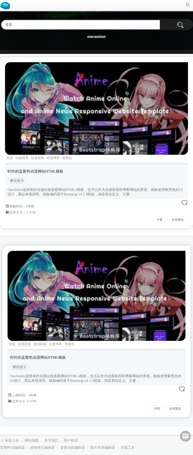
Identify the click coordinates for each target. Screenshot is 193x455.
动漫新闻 (37, 158)
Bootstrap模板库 (6, 5)
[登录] (187, 5)
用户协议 (71, 440)
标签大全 (12, 440)
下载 (160, 219)
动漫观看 (21, 158)
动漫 (9, 158)
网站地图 (32, 440)
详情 (157, 408)
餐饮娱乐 (17, 181)
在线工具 (128, 447)
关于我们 (51, 440)
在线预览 (178, 219)
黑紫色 (67, 158)
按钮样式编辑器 (42, 447)
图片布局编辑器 (102, 447)
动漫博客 (53, 158)
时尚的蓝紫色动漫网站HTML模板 (35, 171)
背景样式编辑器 (12, 447)
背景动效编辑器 (72, 447)
